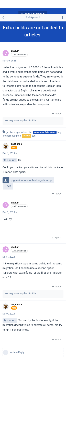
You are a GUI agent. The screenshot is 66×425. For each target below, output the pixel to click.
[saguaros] (6, 146)
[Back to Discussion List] (3, 17)
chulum (11, 160)
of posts (32, 17)
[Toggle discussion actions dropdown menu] (62, 17)
